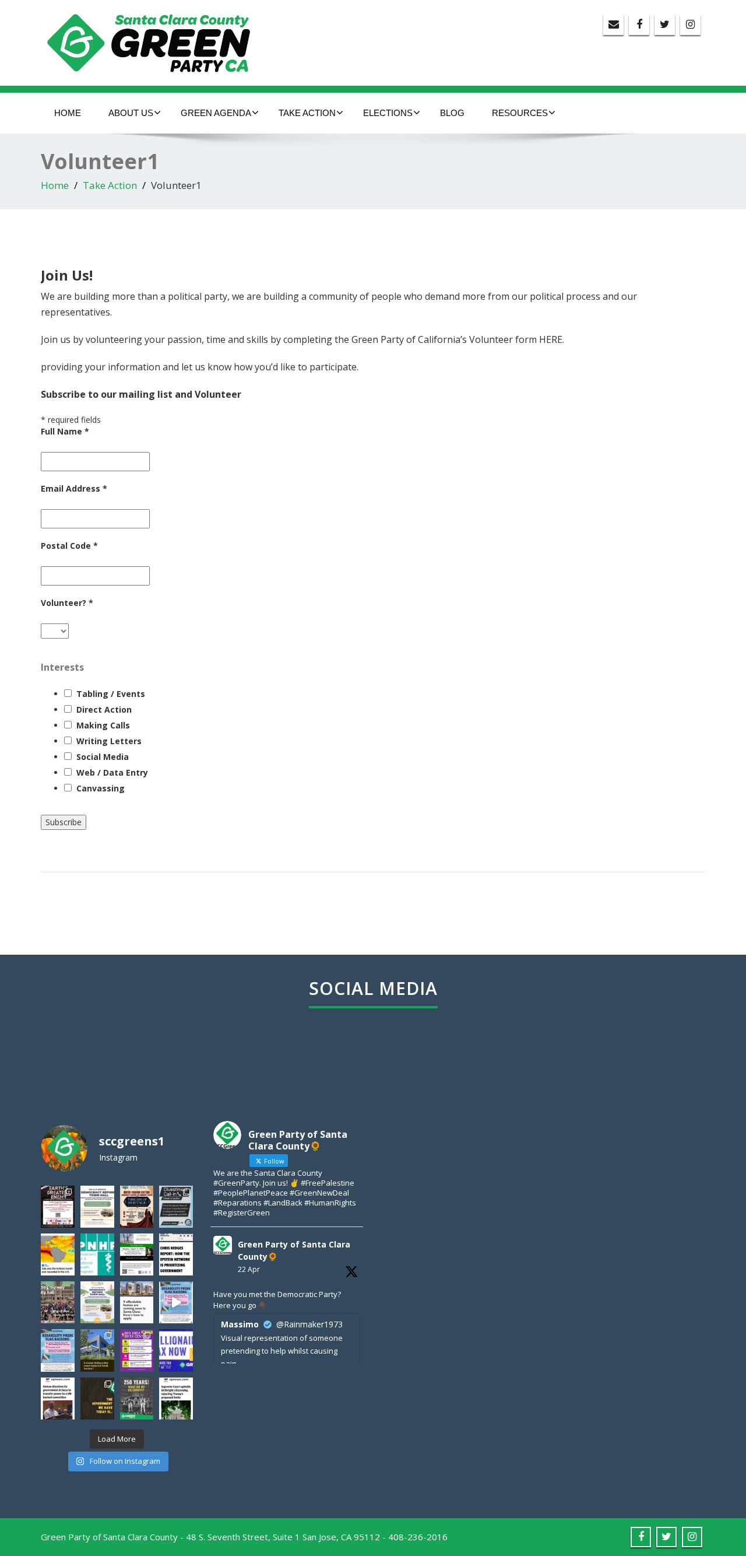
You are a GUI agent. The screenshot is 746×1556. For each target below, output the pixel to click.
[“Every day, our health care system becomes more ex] (97, 1254)
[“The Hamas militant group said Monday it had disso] (58, 1399)
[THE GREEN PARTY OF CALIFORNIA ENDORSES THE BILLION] (176, 1350)
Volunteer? (67, 602)
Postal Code (69, 545)
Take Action (307, 113)
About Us (130, 113)
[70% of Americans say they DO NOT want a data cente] (97, 1350)
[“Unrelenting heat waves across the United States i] (58, 1254)
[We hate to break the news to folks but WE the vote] (97, 1399)
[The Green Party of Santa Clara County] (159, 40)
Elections (388, 113)
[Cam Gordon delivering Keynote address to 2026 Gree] (58, 1302)
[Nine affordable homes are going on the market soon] (137, 1302)
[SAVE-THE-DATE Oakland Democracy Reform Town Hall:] (97, 1207)
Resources (520, 113)
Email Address (74, 488)
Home (67, 113)
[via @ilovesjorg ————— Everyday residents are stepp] (137, 1350)
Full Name (65, 431)
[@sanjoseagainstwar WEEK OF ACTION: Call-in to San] (176, 1207)
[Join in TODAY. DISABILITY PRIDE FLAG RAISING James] (176, 1302)
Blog (452, 113)
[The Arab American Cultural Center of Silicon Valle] (137, 1207)
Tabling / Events (110, 693)
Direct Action (104, 709)
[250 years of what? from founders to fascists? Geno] (137, 1399)
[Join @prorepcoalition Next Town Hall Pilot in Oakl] (97, 1302)
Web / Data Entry (112, 772)
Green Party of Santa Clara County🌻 (294, 1250)
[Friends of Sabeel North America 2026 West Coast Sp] (137, 1254)
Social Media (102, 756)
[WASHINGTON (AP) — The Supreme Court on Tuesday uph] (176, 1399)
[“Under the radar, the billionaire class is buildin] (176, 1254)
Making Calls (103, 725)
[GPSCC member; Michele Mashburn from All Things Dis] (58, 1350)
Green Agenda (216, 113)
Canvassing (100, 788)
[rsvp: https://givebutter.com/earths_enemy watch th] (58, 1207)
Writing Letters (109, 741)
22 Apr (249, 1269)
